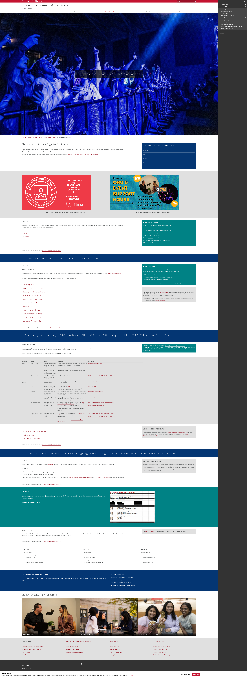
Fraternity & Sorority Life (116, 652)
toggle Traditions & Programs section (245, 7)
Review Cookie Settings (185, 674)
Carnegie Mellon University (42, 1)
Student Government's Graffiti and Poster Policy (177, 432)
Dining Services (113, 644)
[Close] (245, 674)
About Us (181, 11)
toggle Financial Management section (245, 18)
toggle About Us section (245, 33)
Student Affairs (27, 9)
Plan (144, 154)
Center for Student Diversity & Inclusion (31, 649)
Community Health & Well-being (73, 644)
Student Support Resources (160, 649)
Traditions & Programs (74, 11)
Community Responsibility (72, 646)
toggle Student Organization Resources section (245, 9)
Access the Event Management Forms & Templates (123, 585)
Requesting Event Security (32, 317)
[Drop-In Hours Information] (144, 192)
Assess (144, 166)
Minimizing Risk (28, 306)
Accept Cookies (196, 674)
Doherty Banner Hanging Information (96, 405)
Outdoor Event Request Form (150, 274)
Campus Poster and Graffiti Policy (95, 369)
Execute (145, 162)
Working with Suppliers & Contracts (35, 299)
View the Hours (165, 212)
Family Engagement (114, 646)
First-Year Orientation (115, 649)
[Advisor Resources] (51, 617)
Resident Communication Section (95, 363)
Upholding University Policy (32, 321)
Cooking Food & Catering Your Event (35, 292)
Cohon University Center (28, 655)
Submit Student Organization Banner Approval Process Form (101, 402)
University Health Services (159, 652)
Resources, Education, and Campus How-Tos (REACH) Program (82, 154)
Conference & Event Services (72, 649)
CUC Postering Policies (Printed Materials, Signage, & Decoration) (102, 375)
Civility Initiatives (26, 652)
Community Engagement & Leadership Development (78, 641)
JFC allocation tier (164, 292)
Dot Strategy (150, 237)
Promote (145, 158)
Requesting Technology (31, 303)
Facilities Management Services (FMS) (161, 279)
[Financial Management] (109, 617)
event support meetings (86, 477)
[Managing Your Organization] (167, 617)
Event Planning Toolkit (74, 477)
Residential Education (158, 644)
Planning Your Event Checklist (114, 273)
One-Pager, (50, 464)
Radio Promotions (29, 435)
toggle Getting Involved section (245, 4)
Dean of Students (114, 641)
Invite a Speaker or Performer (33, 288)
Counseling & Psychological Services (74, 652)
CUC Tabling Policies (92, 386)
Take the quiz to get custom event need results (71, 212)
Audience (26, 237)
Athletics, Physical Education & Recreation (32, 644)
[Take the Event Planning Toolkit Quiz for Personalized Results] (56, 192)
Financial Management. (160, 300)
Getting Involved (38, 11)
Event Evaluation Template (150, 531)
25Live (68, 386)
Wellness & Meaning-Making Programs (162, 655)
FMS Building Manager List (94, 381)
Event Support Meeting (171, 283)
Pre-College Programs (158, 641)
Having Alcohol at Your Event (32, 295)
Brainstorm (145, 150)
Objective (26, 233)
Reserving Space (28, 285)
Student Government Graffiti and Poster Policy (175, 345)
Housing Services (114, 655)
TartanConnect (149, 11)
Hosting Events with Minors (32, 310)
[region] (123, 674)
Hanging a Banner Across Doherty (34, 431)
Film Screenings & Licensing (32, 314)
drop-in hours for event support (102, 477)
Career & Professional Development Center (32, 646)
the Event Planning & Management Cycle (51, 250)
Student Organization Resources (112, 11)
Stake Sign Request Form (93, 397)
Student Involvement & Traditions (45, 5)
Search (195, 1)
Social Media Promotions (31, 439)
